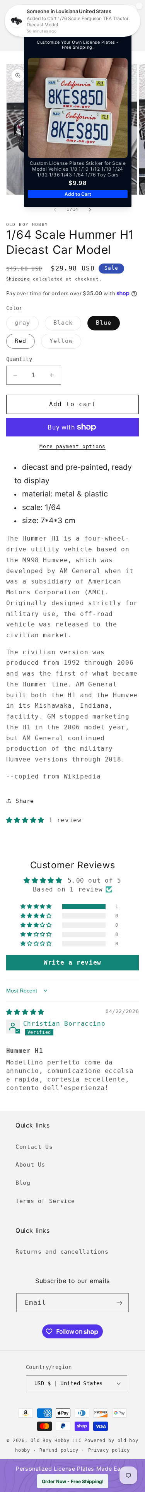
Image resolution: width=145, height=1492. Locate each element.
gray (27, 324)
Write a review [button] (72, 962)
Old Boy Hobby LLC (56, 1440)
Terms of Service (45, 1201)
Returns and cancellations (62, 1251)
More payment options (72, 446)
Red (20, 340)
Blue (103, 322)
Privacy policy (109, 1450)
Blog (23, 1182)
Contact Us (34, 1146)
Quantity (19, 359)
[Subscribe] (119, 1302)
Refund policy (58, 1450)
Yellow (65, 342)
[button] (16, 25)
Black (67, 324)
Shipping (18, 279)
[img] (25, 1012)
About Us (30, 1164)
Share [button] (24, 800)
